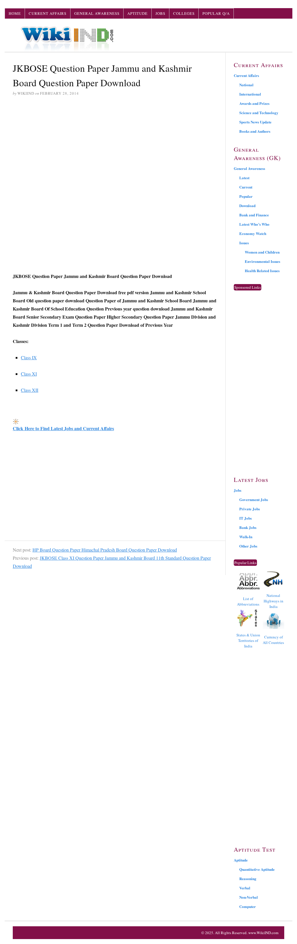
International (250, 94)
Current (245, 187)
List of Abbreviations (248, 601)
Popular (246, 196)
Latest (244, 177)
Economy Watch (252, 233)
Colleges (184, 13)
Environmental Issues (262, 261)
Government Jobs (253, 499)
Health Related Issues (262, 270)
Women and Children (262, 252)
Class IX (29, 357)
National (246, 84)
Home (15, 13)
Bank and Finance (254, 215)
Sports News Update (255, 122)
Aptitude (137, 13)
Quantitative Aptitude (257, 869)
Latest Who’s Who (254, 224)
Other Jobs (248, 546)
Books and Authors (254, 131)
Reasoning (247, 878)
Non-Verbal (248, 897)
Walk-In (245, 536)
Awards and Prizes (254, 103)
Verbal (244, 888)
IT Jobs (245, 518)
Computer (247, 906)
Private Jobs (249, 509)
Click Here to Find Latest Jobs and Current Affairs (63, 428)
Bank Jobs (247, 527)
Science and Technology (258, 112)
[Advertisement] (115, 145)
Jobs (160, 13)
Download (247, 205)
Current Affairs (47, 13)
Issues (244, 242)
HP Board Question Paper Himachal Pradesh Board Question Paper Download (104, 550)
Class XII (29, 390)
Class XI (29, 374)
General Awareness (96, 13)
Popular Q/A (216, 13)
